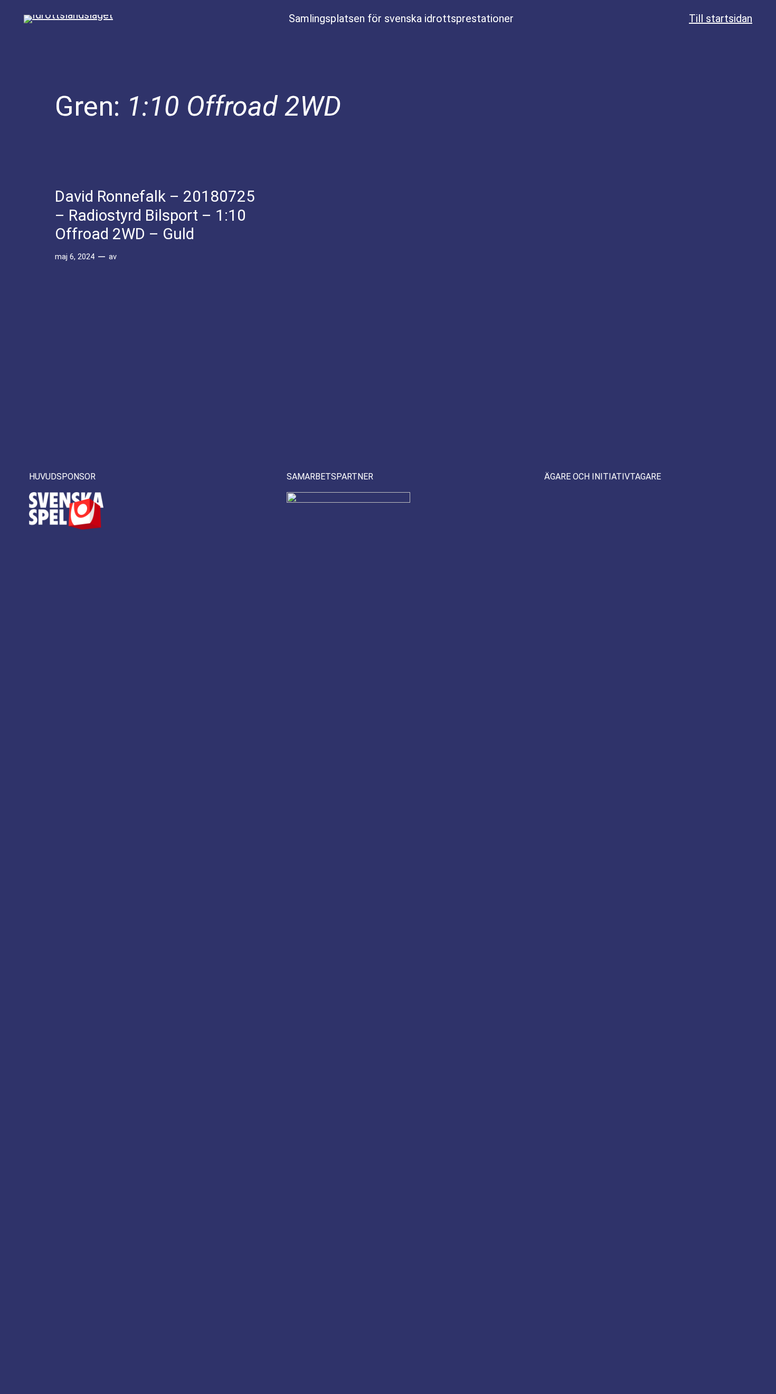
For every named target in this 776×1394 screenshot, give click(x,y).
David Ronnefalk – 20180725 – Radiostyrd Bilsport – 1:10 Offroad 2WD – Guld (155, 215)
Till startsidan (720, 18)
